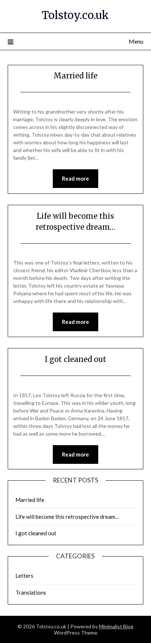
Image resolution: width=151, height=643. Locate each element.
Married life (75, 75)
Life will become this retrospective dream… (67, 516)
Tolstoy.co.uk (75, 15)
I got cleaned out (75, 359)
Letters (24, 575)
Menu (136, 41)
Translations (30, 592)
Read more (75, 178)
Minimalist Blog (116, 626)
